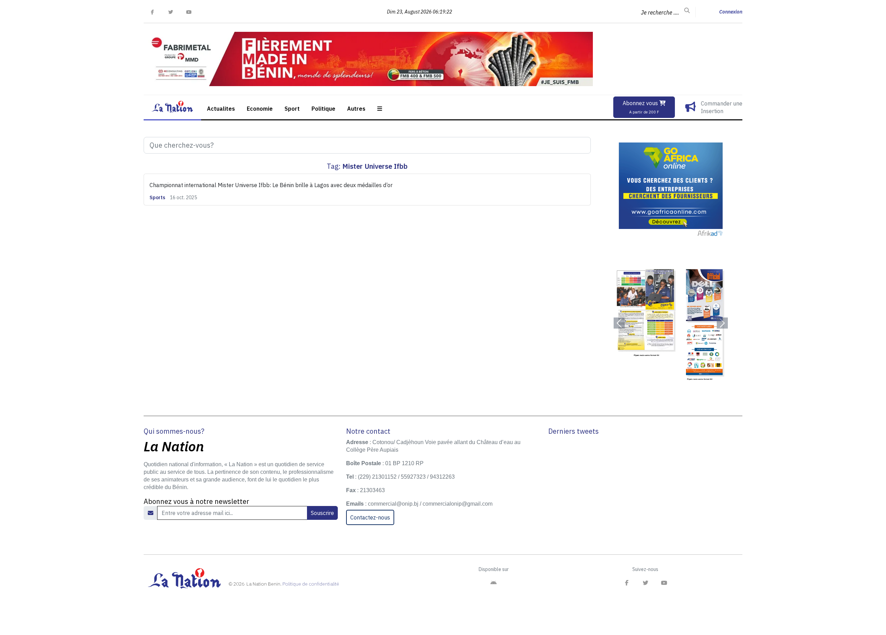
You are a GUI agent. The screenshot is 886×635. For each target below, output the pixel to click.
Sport (292, 108)
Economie (260, 108)
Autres (356, 108)
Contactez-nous (370, 517)
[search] (687, 11)
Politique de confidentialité (310, 584)
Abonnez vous (641, 107)
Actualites (221, 108)
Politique (323, 108)
